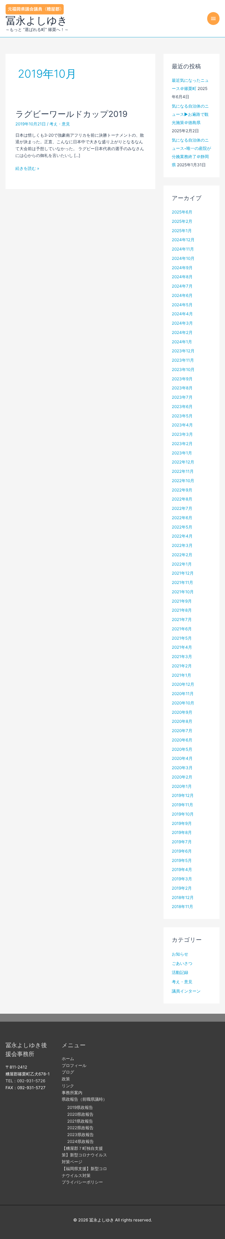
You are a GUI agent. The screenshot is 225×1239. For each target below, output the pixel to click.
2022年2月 (182, 554)
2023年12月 (183, 350)
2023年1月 (182, 453)
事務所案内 (72, 1092)
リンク (68, 1085)
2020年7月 (182, 730)
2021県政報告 (80, 1121)
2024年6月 (182, 295)
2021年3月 (182, 656)
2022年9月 (182, 490)
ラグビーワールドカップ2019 (71, 114)
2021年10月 (183, 591)
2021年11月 (182, 582)
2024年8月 (182, 276)
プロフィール (74, 1065)
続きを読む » (27, 168)
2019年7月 (182, 841)
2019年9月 (182, 823)
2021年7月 (182, 619)
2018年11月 (182, 906)
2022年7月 (182, 508)
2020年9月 (182, 712)
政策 (66, 1078)
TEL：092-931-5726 (25, 1080)
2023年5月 (182, 415)
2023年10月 (183, 369)
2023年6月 (182, 406)
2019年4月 (182, 869)
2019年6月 (182, 851)
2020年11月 (183, 693)
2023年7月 (182, 397)
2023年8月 (182, 387)
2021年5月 (182, 638)
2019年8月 (182, 832)
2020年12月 (183, 684)
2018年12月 (183, 897)
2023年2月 (182, 443)
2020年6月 (182, 740)
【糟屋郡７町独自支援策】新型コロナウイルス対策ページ (84, 1155)
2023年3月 (182, 434)
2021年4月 (182, 647)
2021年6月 (182, 628)
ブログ (68, 1072)
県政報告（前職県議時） (84, 1099)
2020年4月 (182, 758)
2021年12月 (183, 573)
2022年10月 (183, 480)
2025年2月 (182, 221)
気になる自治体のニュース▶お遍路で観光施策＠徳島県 (190, 114)
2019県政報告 (80, 1107)
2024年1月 (182, 341)
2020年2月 (182, 777)
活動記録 (180, 972)
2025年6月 (182, 212)
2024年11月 (183, 249)
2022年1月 (182, 564)
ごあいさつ (182, 963)
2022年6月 (182, 517)
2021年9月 (182, 601)
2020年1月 (182, 786)
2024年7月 (182, 286)
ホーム (68, 1058)
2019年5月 (182, 860)
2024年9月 (182, 267)
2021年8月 (182, 610)
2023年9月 (182, 378)
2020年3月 (182, 767)
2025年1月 (182, 230)
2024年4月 (182, 313)
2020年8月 (182, 721)
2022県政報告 (80, 1127)
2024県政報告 (80, 1141)
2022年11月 (183, 471)
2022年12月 (183, 462)
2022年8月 (182, 499)
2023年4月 (182, 425)
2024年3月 (182, 323)
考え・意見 (59, 124)
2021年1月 (181, 675)
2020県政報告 (80, 1114)
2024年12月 (183, 239)
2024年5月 (182, 304)
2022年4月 (182, 536)
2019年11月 (182, 804)
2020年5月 (182, 749)
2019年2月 (182, 888)
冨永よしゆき (36, 20)
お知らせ (180, 954)
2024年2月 (182, 332)
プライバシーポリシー (82, 1182)
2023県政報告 (80, 1134)
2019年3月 (182, 878)
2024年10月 (183, 258)
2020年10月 (183, 703)
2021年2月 (182, 665)
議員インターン (186, 991)
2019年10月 (183, 814)
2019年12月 (183, 795)
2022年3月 (182, 545)
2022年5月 (182, 527)
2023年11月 (183, 360)
